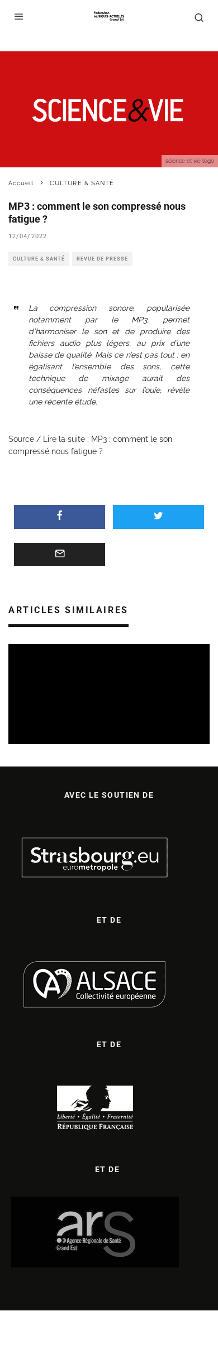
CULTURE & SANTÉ (39, 259)
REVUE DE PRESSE (102, 259)
